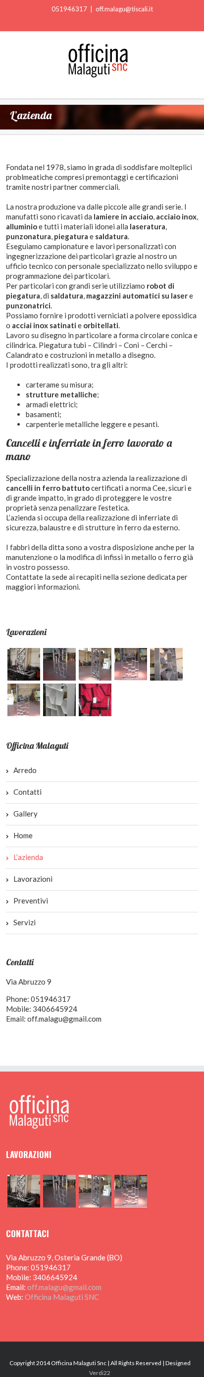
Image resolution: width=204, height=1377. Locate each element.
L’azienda (28, 857)
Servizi (24, 922)
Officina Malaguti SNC (62, 1296)
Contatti (27, 791)
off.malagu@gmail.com (64, 1018)
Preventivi (30, 900)
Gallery (25, 813)
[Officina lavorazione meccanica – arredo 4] (59, 700)
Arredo (25, 770)
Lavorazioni (32, 878)
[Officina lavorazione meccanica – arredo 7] (131, 664)
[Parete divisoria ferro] (24, 664)
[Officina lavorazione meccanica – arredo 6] (166, 664)
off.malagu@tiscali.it (124, 9)
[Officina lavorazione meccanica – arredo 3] (95, 700)
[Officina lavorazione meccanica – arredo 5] (24, 700)
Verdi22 (99, 1373)
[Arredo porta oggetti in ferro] (59, 664)
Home (23, 835)
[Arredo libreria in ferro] (95, 664)
